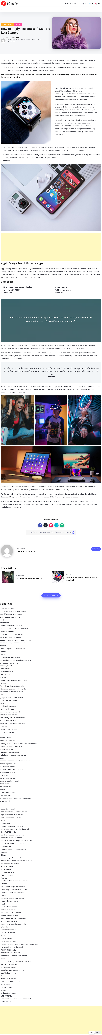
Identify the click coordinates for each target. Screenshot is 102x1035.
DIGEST (3, 651)
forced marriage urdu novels (12, 686)
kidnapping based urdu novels (12, 723)
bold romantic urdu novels (11, 625)
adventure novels (7, 608)
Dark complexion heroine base (12, 648)
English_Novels (6, 666)
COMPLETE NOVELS (8, 631)
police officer (5, 738)
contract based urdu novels (11, 634)
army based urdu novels (10, 617)
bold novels (5, 623)
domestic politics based (10, 657)
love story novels (7, 732)
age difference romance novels (13, 611)
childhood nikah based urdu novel (14, 628)
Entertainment (6, 669)
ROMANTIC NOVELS (8, 749)
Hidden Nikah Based (8, 706)
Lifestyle (3, 726)
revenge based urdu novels (11, 746)
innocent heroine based (10, 712)
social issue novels (7, 766)
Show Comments (51, 595)
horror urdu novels (7, 709)
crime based (5, 646)
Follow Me (96, 549)
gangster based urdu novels (11, 697)
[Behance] (91, 3)
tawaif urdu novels (7, 778)
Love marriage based (9, 729)
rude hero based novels (10, 752)
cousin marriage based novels (12, 643)
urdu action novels (7, 792)
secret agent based (8, 764)
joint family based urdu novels (12, 718)
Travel (2, 790)
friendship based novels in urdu (13, 689)
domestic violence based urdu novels (15, 660)
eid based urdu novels (9, 663)
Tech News (4, 784)
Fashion (3, 677)
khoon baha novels (8, 720)
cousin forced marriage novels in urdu (15, 640)
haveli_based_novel (8, 700)
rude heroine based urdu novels (13, 755)
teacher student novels (9, 781)
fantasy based (6, 674)
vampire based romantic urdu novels (15, 798)
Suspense (4, 775)
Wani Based (5, 801)
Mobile (2, 735)
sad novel (4, 758)
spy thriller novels (7, 772)
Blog (2, 620)
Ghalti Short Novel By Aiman (29, 579)
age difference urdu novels (11, 614)
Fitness (3, 683)
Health (2, 703)
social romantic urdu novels (11, 769)
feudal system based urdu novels (13, 680)
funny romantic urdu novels (11, 692)
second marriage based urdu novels (15, 761)
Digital (2, 654)
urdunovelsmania (13, 37)
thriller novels (5, 787)
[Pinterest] (98, 3)
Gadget (3, 694)
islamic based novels (8, 715)
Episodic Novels (6, 672)
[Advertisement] (51, 247)
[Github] (84, 3)
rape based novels (7, 741)
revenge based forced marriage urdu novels (18, 743)
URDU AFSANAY (6, 795)
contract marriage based (10, 637)
